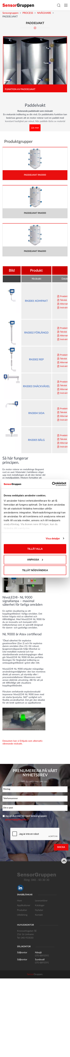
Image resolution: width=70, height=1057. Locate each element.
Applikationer (23, 905)
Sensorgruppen (10, 13)
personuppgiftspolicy (16, 819)
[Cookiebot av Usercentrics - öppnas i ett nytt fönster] (52, 484)
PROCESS (27, 13)
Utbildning (22, 915)
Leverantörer (41, 901)
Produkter (22, 910)
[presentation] (35, 834)
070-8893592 (42, 956)
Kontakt (39, 915)
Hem (19, 901)
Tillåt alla (35, 548)
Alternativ (64, 304)
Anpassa (33, 559)
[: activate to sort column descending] (11, 279)
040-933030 (27, 938)
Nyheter (39, 910)
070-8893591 (42, 963)
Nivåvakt (36, 279)
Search (59, 5)
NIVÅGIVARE (44, 13)
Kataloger (39, 905)
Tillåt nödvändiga (35, 570)
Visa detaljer (53, 538)
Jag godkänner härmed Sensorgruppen (26, 818)
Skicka (61, 847)
